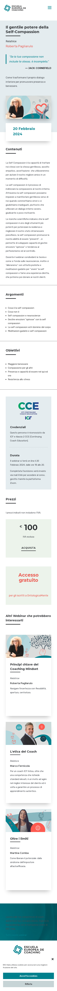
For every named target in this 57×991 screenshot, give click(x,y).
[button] (52, 959)
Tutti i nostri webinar (16, 935)
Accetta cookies (28, 976)
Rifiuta (28, 984)
